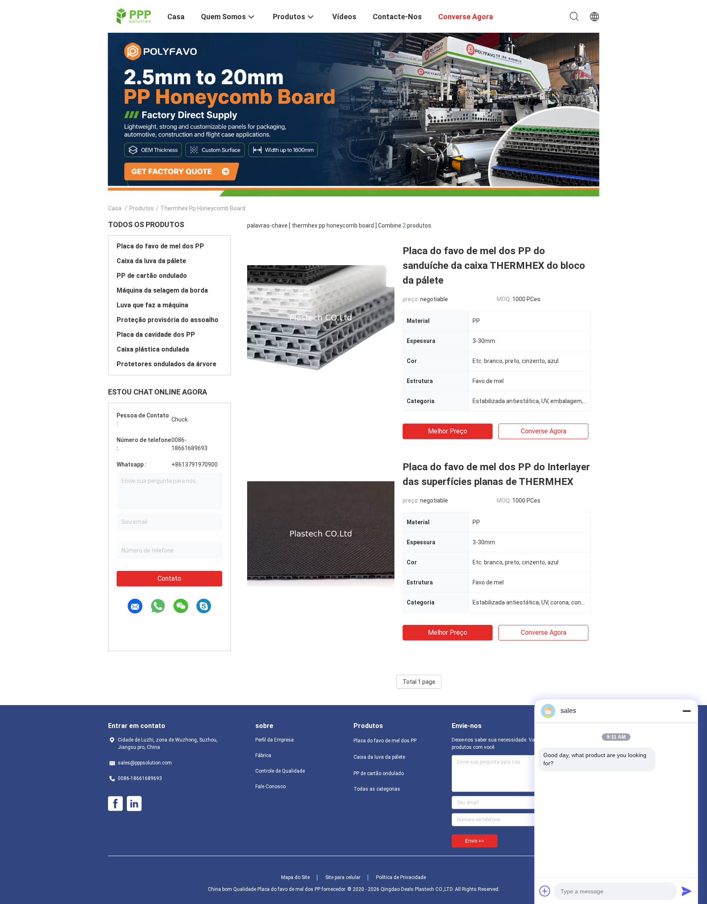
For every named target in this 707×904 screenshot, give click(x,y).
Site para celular (342, 877)
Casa (115, 208)
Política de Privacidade (401, 877)
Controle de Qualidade (280, 771)
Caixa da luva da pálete (151, 261)
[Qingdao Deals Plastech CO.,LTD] (132, 15)
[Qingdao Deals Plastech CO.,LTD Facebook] (115, 803)
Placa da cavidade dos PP (156, 334)
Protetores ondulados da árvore (166, 364)
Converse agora (543, 431)
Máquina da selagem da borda (162, 290)
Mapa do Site (295, 877)
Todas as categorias (377, 789)
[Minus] (686, 711)
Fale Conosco (270, 786)
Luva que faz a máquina (152, 305)
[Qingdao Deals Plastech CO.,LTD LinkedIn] (134, 803)
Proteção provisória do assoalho (167, 320)
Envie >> (474, 841)
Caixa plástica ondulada (153, 349)
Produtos (141, 208)
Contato (169, 578)
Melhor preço (447, 431)
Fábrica (263, 755)
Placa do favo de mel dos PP (160, 246)
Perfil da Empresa (274, 740)
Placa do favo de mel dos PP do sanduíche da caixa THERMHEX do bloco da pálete (494, 265)
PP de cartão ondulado (152, 276)
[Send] (686, 891)
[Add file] (545, 891)
